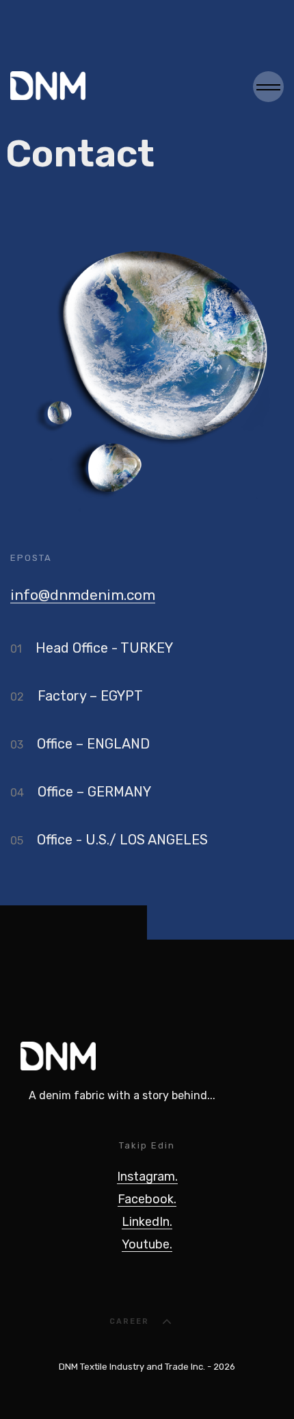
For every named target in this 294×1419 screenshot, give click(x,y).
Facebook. (147, 1199)
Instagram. (147, 1176)
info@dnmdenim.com (82, 594)
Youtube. (147, 1244)
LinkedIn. (147, 1221)
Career (129, 1321)
